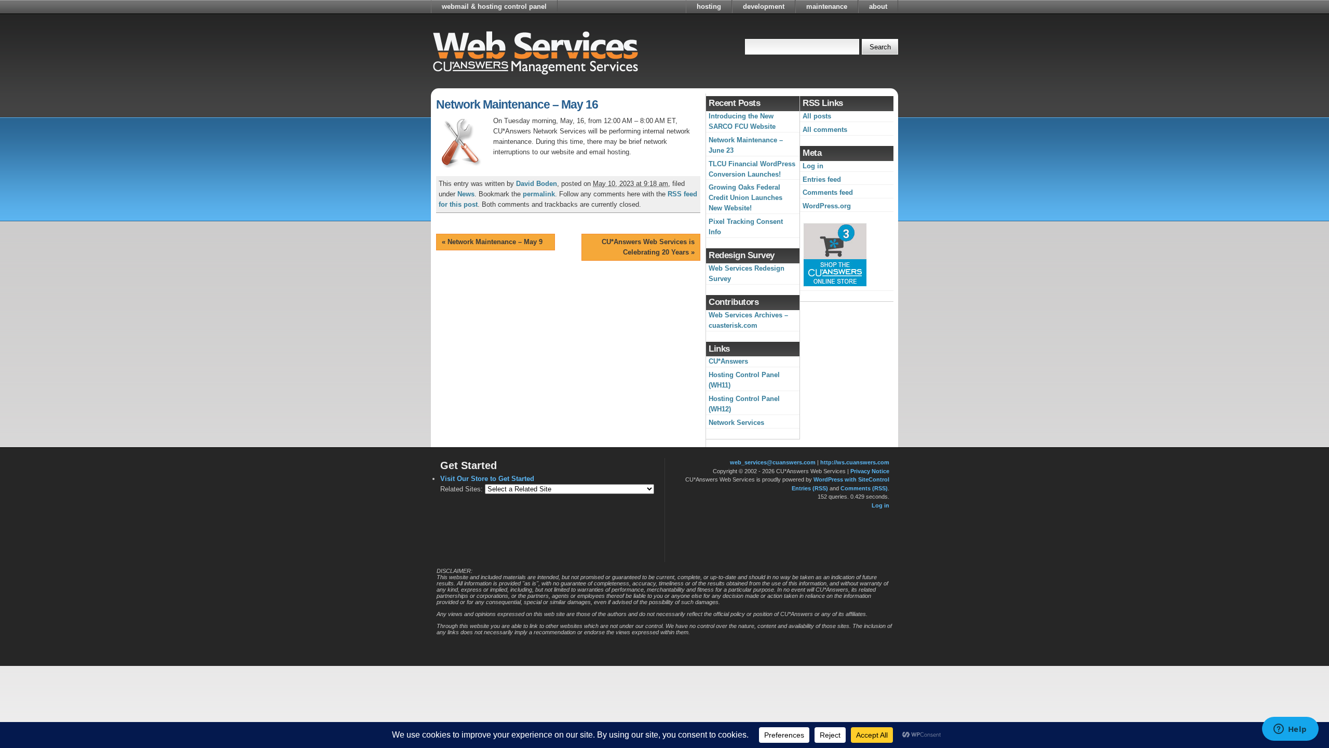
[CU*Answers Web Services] (535, 49)
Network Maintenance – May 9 (492, 242)
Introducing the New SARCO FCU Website (742, 121)
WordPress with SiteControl (851, 479)
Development (763, 6)
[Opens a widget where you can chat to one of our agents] (1290, 730)
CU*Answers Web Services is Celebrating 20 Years (648, 247)
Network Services (736, 422)
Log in (813, 166)
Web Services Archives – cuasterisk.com (748, 320)
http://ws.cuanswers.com (854, 462)
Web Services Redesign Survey (746, 273)
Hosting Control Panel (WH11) (744, 380)
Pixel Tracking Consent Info (746, 227)
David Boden (536, 184)
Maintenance (826, 6)
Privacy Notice (869, 471)
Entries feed (822, 179)
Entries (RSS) (810, 488)
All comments (825, 129)
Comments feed (828, 192)
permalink (539, 194)
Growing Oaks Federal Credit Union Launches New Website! (745, 197)
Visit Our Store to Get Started (487, 479)
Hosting (709, 6)
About (878, 6)
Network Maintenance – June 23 (746, 145)
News (465, 194)
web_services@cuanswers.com (773, 462)
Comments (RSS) (864, 488)
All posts (817, 116)
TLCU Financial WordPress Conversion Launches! (752, 169)
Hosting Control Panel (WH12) (744, 404)
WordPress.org (827, 206)
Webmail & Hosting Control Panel (494, 6)
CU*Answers (728, 361)
